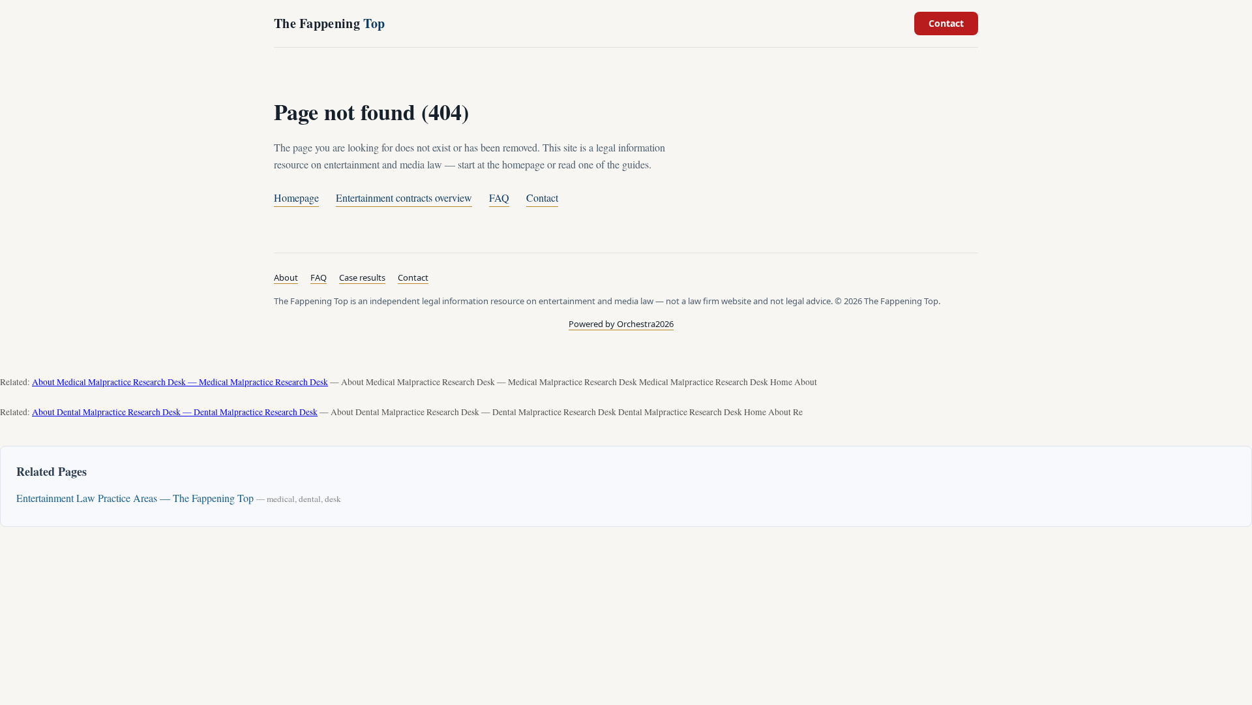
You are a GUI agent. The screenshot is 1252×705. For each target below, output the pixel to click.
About (286, 277)
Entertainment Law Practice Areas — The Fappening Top (135, 498)
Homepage (296, 197)
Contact (946, 23)
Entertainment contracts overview (404, 197)
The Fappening (329, 23)
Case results (362, 277)
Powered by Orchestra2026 (621, 324)
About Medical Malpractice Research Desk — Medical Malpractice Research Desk (180, 382)
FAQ (499, 197)
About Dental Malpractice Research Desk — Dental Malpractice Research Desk (175, 412)
